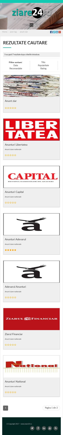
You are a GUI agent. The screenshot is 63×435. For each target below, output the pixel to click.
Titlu (43, 62)
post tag (13, 32)
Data (15, 66)
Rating (43, 69)
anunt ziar (24, 32)
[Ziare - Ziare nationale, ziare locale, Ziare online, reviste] (31, 12)
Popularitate (43, 66)
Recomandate (16, 69)
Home (4, 32)
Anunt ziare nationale (13, 149)
